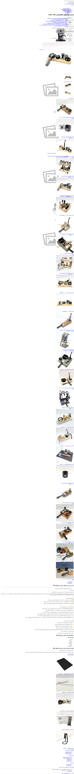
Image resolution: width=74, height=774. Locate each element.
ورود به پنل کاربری (70, 2)
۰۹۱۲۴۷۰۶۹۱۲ (64, 770)
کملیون (68, 17)
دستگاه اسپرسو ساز (66, 8)
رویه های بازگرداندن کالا (68, 758)
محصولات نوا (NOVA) (64, 19)
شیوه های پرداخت (69, 753)
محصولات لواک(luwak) (64, 22)
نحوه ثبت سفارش (69, 751)
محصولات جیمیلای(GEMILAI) (63, 23)
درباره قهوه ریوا (69, 765)
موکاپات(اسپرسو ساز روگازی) (52, 153)
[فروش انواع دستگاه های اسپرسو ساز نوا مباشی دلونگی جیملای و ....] (61, 41)
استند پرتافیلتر (65, 18)
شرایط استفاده (69, 759)
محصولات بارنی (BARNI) (63, 20)
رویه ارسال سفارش (68, 752)
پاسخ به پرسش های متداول (67, 757)
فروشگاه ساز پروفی (65, 773)
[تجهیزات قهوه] (50, 257)
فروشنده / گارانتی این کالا (69, 31)
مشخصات (70, 582)
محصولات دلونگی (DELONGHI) (62, 21)
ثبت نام (66, 3)
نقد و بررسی (69, 581)
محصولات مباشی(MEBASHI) (63, 18)
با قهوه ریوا (72, 762)
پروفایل (72, 4)
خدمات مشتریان (71, 755)
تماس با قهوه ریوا (69, 764)
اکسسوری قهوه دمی (66, 11)
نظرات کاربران (69, 583)
